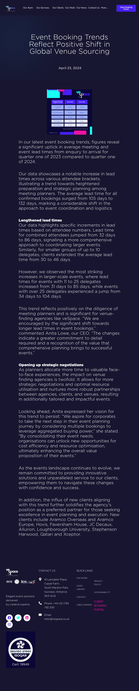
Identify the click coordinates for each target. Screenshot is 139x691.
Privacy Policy (98, 582)
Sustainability (98, 592)
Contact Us (93, 7)
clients (86, 500)
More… (104, 7)
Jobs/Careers (83, 605)
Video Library (80, 587)
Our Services (42, 7)
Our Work (70, 7)
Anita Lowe (57, 333)
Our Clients (58, 7)
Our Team (28, 7)
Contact (81, 597)
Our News (81, 7)
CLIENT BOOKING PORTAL (100, 605)
